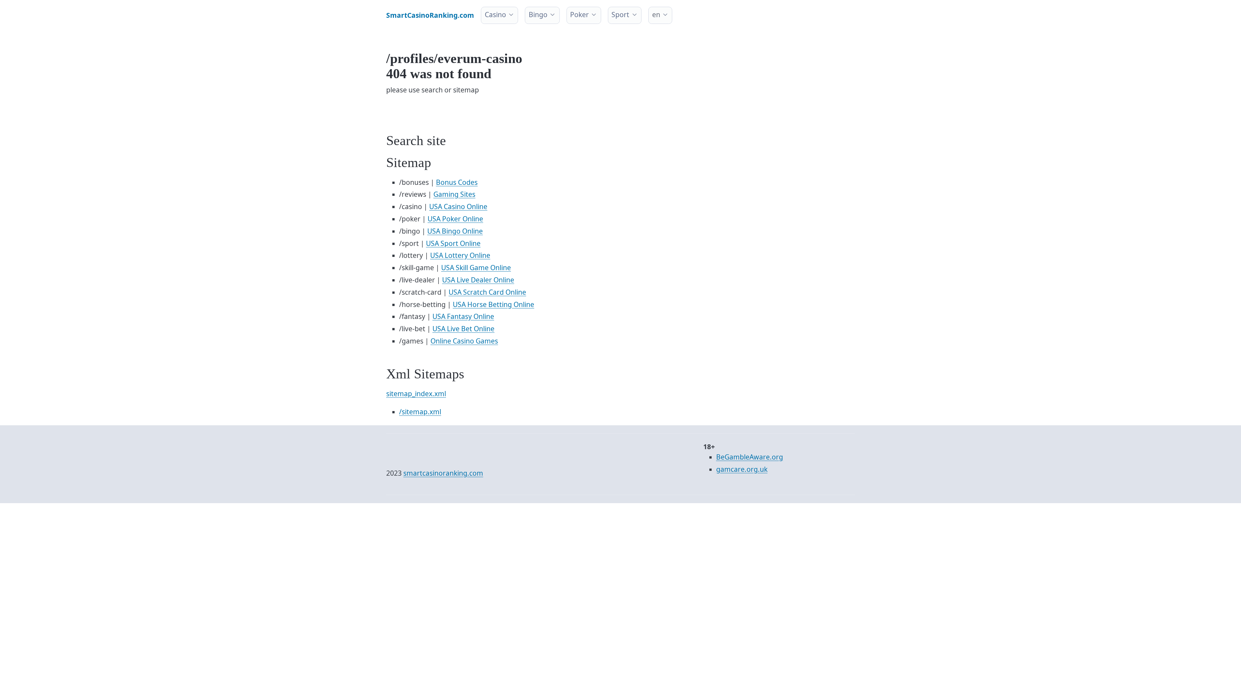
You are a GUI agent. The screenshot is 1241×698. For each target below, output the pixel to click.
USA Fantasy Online (463, 316)
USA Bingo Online (455, 231)
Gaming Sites (454, 194)
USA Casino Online (458, 206)
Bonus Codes (457, 182)
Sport (620, 14)
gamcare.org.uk (742, 469)
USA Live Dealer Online (478, 279)
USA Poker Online (455, 218)
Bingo (538, 14)
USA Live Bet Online (463, 328)
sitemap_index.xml (416, 393)
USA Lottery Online (460, 255)
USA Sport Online (453, 243)
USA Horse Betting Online (493, 304)
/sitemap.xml (420, 411)
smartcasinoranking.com (443, 473)
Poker (579, 14)
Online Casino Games (464, 340)
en (656, 14)
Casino (495, 14)
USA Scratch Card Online (487, 292)
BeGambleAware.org (749, 456)
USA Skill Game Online (476, 267)
